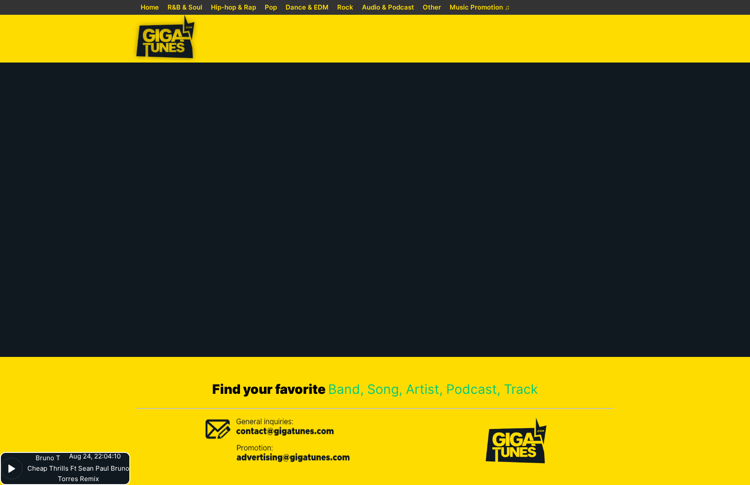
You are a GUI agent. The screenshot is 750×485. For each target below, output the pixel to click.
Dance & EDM (307, 7)
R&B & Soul (185, 7)
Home (150, 7)
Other (432, 7)
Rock (345, 7)
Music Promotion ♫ (480, 7)
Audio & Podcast (388, 7)
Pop (271, 7)
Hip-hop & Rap (233, 7)
